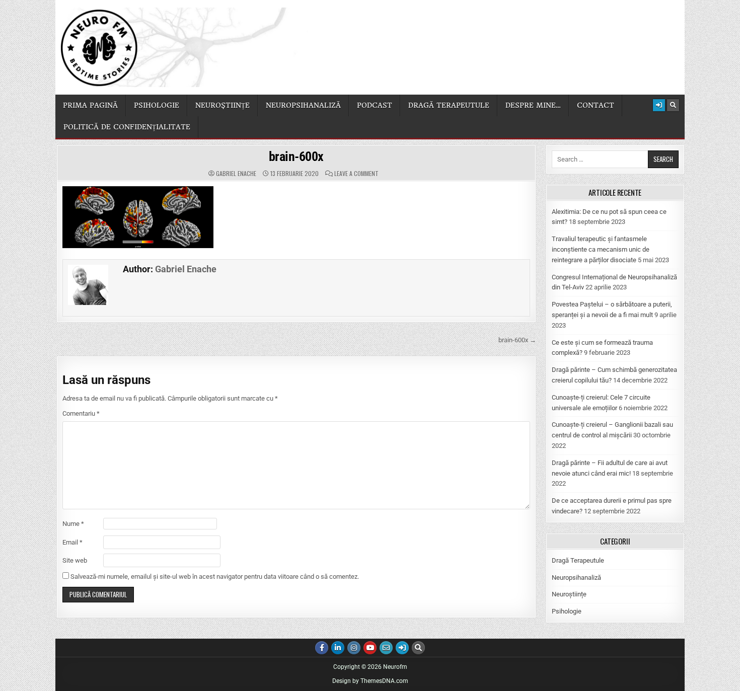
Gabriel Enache (236, 174)
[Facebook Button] (321, 647)
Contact (595, 105)
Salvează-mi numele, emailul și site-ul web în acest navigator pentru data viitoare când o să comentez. (214, 576)
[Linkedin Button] (337, 647)
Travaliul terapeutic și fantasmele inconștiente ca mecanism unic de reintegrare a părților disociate (600, 249)
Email (72, 542)
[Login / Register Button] (659, 105)
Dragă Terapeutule (578, 560)
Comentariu (81, 413)
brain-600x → (517, 340)
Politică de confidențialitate (126, 127)
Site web (74, 560)
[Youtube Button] (370, 647)
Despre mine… (533, 105)
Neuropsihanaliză (303, 105)
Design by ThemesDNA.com (370, 680)
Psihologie (156, 105)
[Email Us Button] (386, 647)
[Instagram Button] (353, 647)
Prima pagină (90, 105)
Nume (73, 523)
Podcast (374, 105)
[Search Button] (673, 105)
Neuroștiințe (222, 105)
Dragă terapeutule (448, 105)
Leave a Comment (356, 174)
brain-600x (296, 156)
